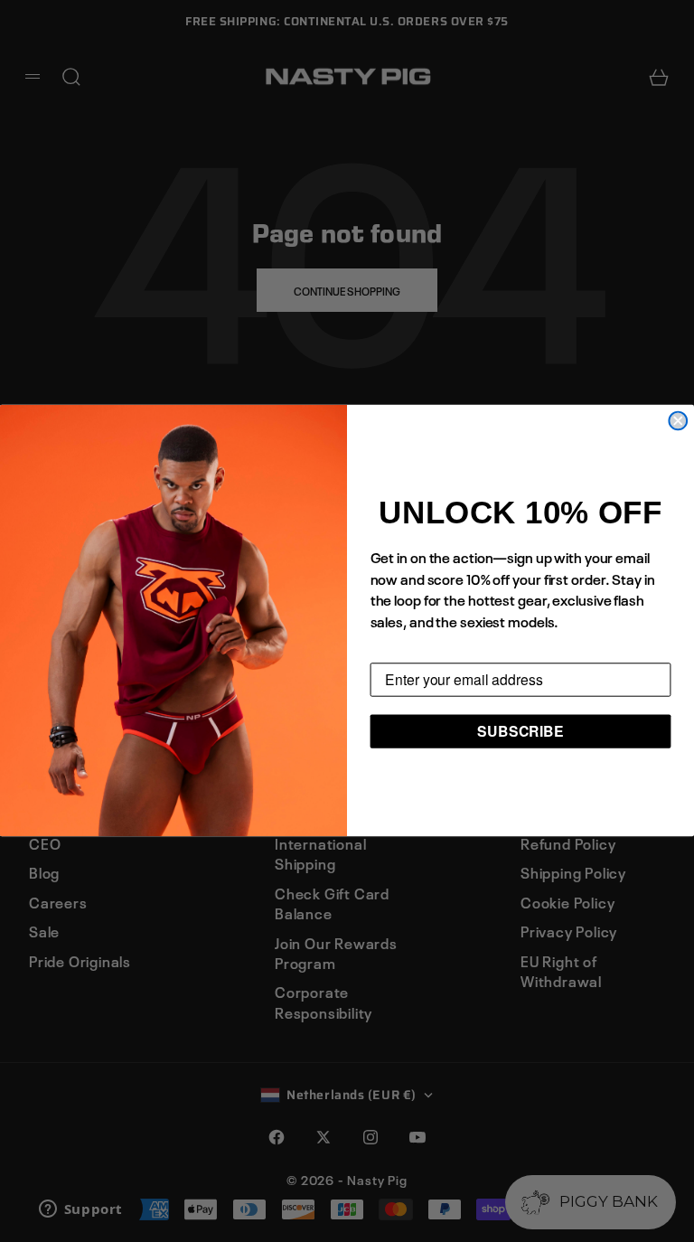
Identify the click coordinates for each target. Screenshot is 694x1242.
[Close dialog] (678, 421)
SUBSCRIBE (520, 730)
